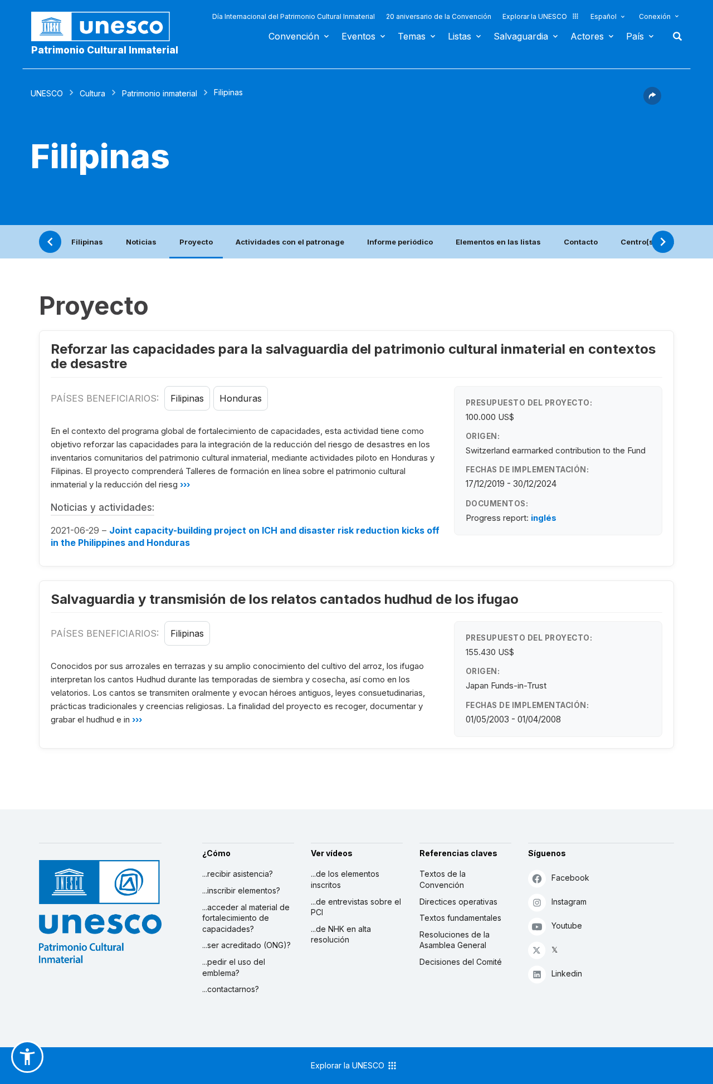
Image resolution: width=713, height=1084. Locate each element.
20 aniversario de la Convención (438, 16)
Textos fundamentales (460, 917)
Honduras (240, 398)
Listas (459, 36)
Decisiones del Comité (460, 961)
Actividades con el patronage (290, 241)
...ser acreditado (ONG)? (246, 945)
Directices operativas (458, 901)
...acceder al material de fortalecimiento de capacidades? (246, 918)
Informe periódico (400, 241)
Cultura (92, 93)
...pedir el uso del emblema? (233, 967)
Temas (412, 36)
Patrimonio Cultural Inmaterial (104, 50)
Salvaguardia (521, 36)
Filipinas (87, 241)
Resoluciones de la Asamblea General (454, 940)
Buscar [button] (674, 36)
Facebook (570, 877)
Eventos (358, 36)
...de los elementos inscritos (345, 879)
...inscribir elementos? (241, 890)
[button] (652, 101)
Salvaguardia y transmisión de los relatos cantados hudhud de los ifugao (285, 599)
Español (603, 16)
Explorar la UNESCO (534, 16)
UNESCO (47, 93)
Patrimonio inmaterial (159, 93)
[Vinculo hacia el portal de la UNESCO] (106, 26)
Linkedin (566, 973)
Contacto (581, 241)
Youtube (566, 925)
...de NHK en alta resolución (341, 934)
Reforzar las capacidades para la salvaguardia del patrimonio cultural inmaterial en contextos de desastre (353, 356)
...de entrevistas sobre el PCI (356, 907)
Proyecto (196, 241)
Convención (293, 36)
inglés (543, 517)
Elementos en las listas (498, 241)
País (635, 36)
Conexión (655, 16)
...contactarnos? (230, 989)
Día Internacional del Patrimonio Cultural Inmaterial (293, 16)
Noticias (141, 241)
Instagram (569, 901)
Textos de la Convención (442, 879)
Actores (587, 36)
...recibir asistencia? (237, 873)
